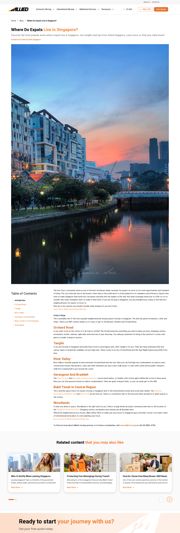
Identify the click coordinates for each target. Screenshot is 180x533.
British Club (84, 394)
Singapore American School (68, 410)
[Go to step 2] (15, 499)
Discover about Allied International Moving (71, 419)
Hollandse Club (70, 394)
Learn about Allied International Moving (70, 309)
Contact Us (155, 2)
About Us (147, 2)
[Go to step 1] (11, 499)
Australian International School (85, 378)
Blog (21, 21)
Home (13, 21)
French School (62, 378)
